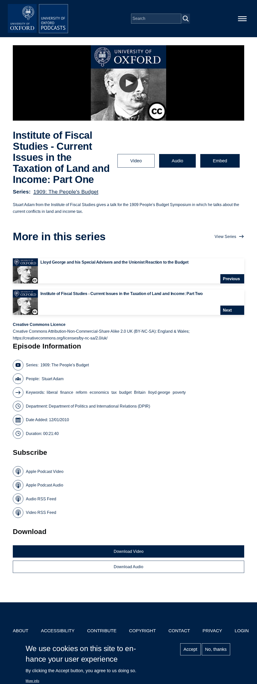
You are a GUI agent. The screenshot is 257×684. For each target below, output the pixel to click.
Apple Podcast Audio (44, 485)
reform (81, 392)
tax (114, 392)
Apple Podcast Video (44, 471)
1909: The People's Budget (65, 191)
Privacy (212, 630)
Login (242, 630)
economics (99, 392)
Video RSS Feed (41, 512)
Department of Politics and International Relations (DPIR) (99, 406)
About (20, 630)
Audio (177, 160)
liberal (52, 392)
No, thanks (216, 649)
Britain (140, 392)
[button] (128, 83)
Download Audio (128, 567)
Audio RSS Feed (41, 499)
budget (125, 392)
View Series (225, 236)
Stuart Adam (52, 379)
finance (66, 392)
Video (136, 160)
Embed (220, 160)
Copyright (142, 630)
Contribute (101, 630)
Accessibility (58, 630)
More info (32, 681)
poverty (179, 392)
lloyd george (159, 392)
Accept (190, 649)
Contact (179, 630)
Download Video (129, 551)
